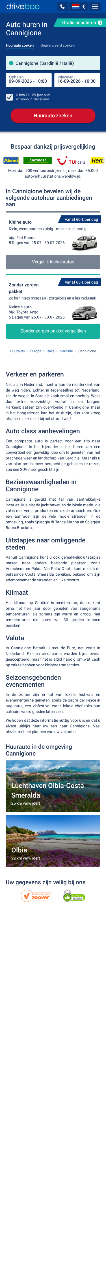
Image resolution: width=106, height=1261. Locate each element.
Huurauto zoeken (53, 115)
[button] (62, 6)
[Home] (23, 6)
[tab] (19, 44)
